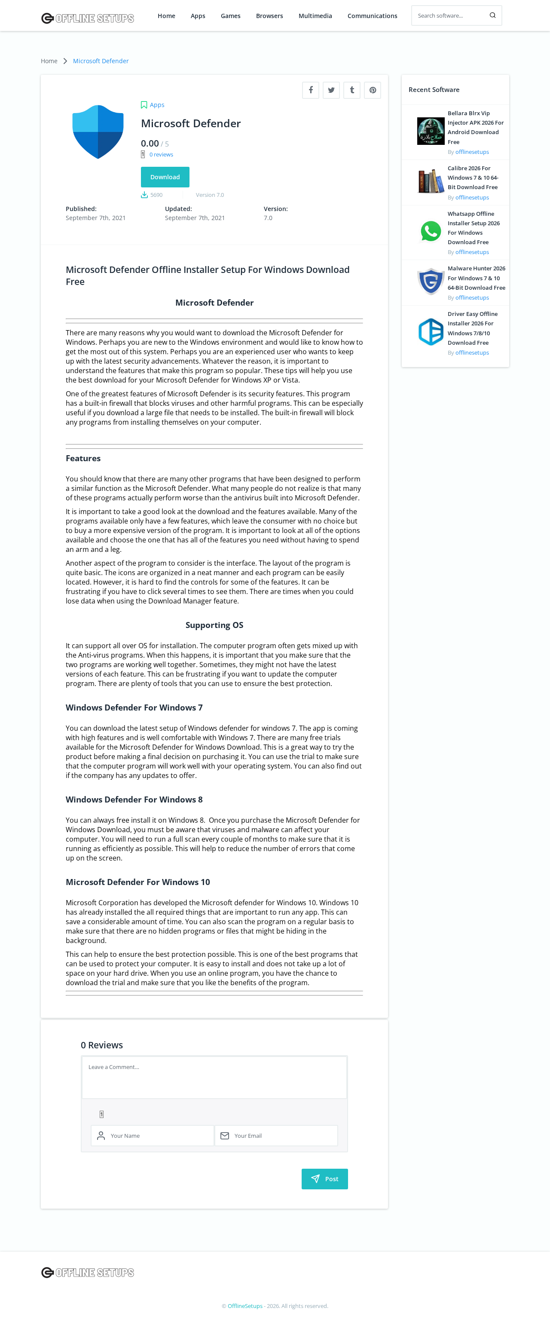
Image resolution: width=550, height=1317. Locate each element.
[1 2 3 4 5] (214, 1113)
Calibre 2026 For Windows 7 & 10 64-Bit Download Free (473, 177)
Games (231, 16)
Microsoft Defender (101, 61)
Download (165, 177)
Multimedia (315, 16)
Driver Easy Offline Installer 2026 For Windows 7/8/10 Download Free (473, 328)
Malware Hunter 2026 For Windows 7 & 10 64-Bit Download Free (476, 277)
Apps (198, 16)
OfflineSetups (245, 1306)
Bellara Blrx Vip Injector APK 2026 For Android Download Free (476, 127)
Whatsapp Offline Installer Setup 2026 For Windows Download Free (474, 228)
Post (332, 1179)
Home (166, 16)
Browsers (269, 16)
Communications (372, 16)
